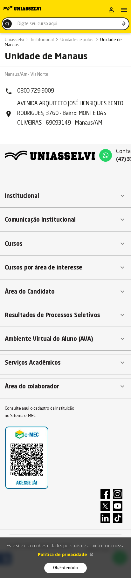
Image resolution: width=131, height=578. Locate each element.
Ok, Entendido (65, 568)
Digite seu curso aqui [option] (37, 24)
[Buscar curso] (7, 23)
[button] (65, 196)
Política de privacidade (63, 555)
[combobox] (65, 23)
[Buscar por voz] (123, 23)
